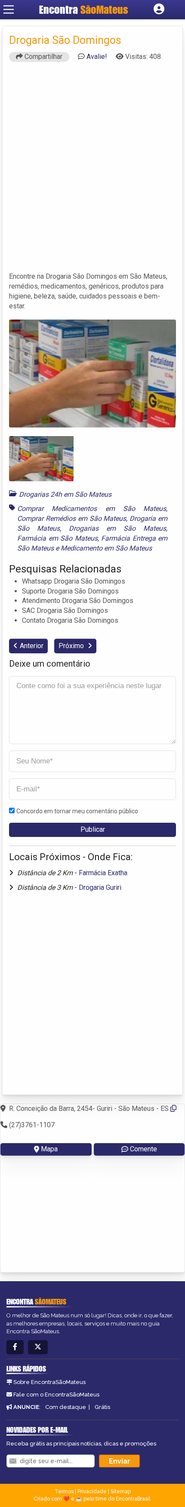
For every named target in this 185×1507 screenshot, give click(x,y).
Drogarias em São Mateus (117, 528)
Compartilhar (42, 56)
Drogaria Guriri (100, 887)
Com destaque (65, 1407)
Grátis (102, 1407)
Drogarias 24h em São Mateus (65, 494)
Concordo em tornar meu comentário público (77, 811)
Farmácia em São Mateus (57, 538)
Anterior (31, 646)
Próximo (72, 646)
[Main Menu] (8, 9)
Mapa (49, 1149)
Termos (64, 1492)
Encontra (83, 9)
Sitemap (121, 1492)
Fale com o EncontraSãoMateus (56, 1394)
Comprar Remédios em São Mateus (71, 518)
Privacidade (92, 1492)
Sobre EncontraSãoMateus (49, 1382)
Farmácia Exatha (103, 873)
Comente (143, 1149)
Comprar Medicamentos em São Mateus (91, 508)
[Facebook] (15, 1347)
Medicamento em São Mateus (106, 548)
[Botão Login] (159, 9)
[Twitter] (38, 1347)
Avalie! (96, 56)
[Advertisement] (92, 170)
